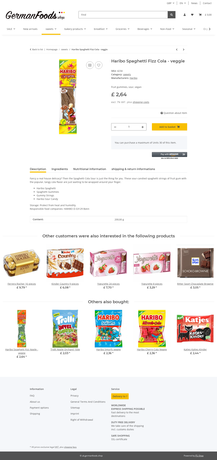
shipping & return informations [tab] (133, 169)
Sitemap (75, 407)
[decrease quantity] (115, 126)
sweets (127, 74)
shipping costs (141, 102)
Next (209, 336)
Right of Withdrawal (82, 419)
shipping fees (70, 447)
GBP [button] (169, 3)
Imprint (75, 413)
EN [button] (181, 3)
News (194, 3)
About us (35, 401)
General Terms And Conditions (88, 401)
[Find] (171, 14)
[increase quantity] (142, 126)
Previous (8, 336)
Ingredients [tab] (60, 169)
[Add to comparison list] (90, 65)
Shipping (35, 413)
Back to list (37, 49)
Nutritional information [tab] (89, 169)
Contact (207, 3)
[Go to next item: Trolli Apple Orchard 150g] (183, 49)
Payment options (39, 407)
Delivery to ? (120, 396)
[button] (184, 15)
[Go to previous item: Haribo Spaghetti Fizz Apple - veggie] (176, 49)
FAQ (32, 395)
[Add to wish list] (98, 65)
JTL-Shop (199, 455)
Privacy (74, 395)
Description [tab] (38, 169)
